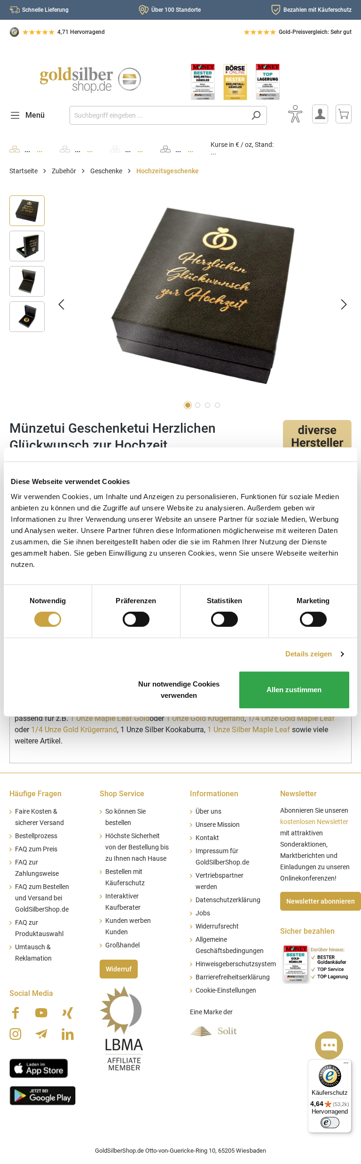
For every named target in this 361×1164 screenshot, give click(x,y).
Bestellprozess (36, 836)
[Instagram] (15, 1034)
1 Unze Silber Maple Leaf (248, 729)
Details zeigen (308, 654)
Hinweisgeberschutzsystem (236, 964)
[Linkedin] (68, 1034)
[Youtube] (41, 1013)
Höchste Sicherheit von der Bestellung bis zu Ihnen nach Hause (137, 847)
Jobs (203, 913)
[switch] (136, 619)
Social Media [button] (31, 993)
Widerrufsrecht (217, 926)
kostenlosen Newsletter (314, 822)
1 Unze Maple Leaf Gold (108, 718)
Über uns (208, 812)
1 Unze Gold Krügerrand (205, 718)
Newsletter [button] (298, 793)
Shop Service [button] (122, 793)
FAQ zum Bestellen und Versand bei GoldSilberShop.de (42, 898)
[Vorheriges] (61, 304)
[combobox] (157, 115)
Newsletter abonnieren (320, 901)
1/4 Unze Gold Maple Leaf (291, 718)
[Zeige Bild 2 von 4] (197, 405)
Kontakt (207, 838)
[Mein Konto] (320, 114)
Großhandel (122, 945)
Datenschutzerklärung (228, 900)
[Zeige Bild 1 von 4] (187, 405)
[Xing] (68, 1013)
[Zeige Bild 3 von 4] (207, 405)
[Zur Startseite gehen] (90, 80)
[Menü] (346, 1065)
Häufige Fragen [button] (35, 793)
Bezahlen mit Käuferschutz (317, 10)
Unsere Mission (218, 825)
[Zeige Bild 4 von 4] (217, 405)
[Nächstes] (344, 304)
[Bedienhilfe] (295, 114)
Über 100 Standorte (176, 10)
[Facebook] (15, 1013)
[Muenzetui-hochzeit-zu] (202, 296)
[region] (180, 303)
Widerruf (119, 969)
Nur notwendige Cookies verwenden (179, 689)
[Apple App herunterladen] (38, 1067)
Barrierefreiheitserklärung (233, 977)
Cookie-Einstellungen (226, 990)
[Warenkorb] (344, 114)
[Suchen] (256, 115)
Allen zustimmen (294, 690)
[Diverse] (317, 436)
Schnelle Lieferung (45, 10)
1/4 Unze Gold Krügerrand (74, 729)
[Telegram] (41, 1034)
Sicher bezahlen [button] (307, 931)
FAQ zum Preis (36, 849)
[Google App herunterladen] (42, 1095)
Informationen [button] (214, 793)
